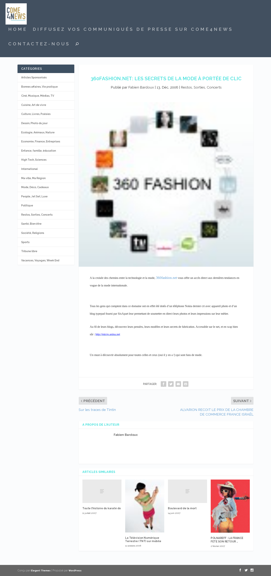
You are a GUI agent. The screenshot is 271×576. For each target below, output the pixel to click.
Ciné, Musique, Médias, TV (37, 95)
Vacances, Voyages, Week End (40, 260)
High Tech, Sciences (33, 159)
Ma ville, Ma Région (33, 178)
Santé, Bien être (31, 223)
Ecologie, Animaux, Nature (38, 132)
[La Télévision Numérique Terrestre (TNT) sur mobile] (144, 506)
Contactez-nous (39, 44)
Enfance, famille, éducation (38, 150)
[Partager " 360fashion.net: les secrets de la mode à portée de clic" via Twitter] (171, 384)
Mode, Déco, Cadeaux (35, 187)
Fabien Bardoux (141, 87)
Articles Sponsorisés (34, 77)
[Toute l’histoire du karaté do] (101, 491)
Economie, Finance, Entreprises (40, 141)
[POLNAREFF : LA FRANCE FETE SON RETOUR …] (230, 506)
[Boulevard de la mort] (187, 491)
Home (17, 30)
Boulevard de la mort (182, 508)
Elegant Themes (41, 570)
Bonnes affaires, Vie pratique (39, 86)
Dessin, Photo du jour (34, 123)
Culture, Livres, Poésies (36, 114)
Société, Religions (32, 232)
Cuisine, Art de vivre (33, 104)
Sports (25, 242)
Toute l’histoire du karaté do (101, 508)
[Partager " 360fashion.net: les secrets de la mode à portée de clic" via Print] (185, 384)
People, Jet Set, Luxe (34, 196)
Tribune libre (29, 251)
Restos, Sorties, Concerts (201, 87)
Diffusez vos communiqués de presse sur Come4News (133, 30)
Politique (27, 205)
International (29, 168)
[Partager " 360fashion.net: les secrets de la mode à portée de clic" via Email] (178, 384)
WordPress (75, 570)
